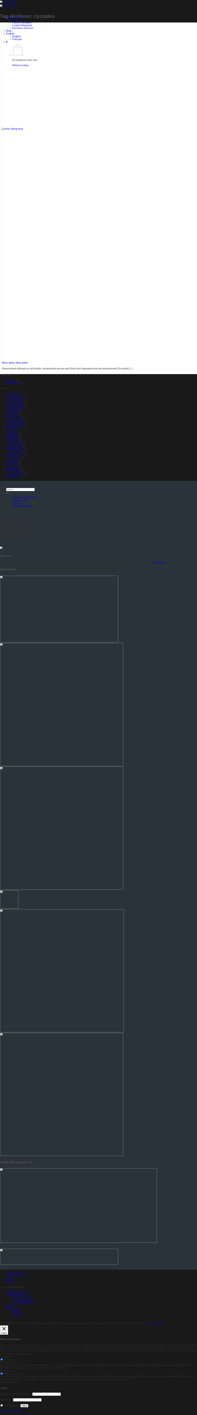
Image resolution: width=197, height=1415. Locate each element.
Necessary (9, 1359)
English (10, 33)
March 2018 (12, 477)
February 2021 (14, 418)
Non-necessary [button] (8, 1370)
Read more (159, 562)
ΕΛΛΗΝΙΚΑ (12, 383)
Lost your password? (11, 1411)
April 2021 (11, 413)
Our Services (13, 19)
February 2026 (14, 396)
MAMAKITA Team (22, 506)
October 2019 (13, 452)
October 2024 (13, 402)
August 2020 (13, 427)
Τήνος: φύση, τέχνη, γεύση (15, 363)
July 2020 (11, 430)
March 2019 (12, 468)
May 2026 (11, 394)
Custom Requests (22, 25)
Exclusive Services (22, 28)
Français (17, 39)
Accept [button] (134, 1323)
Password (6, 1399)
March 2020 (12, 441)
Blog (8, 31)
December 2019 (15, 449)
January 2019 (13, 474)
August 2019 (13, 457)
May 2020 (11, 435)
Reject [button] (143, 1323)
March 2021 (12, 416)
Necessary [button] (6, 1356)
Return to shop (20, 65)
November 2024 (15, 399)
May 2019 (11, 466)
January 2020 (13, 446)
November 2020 (15, 424)
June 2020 (12, 432)
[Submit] (7, 493)
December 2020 (15, 421)
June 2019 (12, 463)
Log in (24, 1406)
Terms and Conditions (24, 497)
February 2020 (14, 443)
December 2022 (15, 405)
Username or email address (16, 1394)
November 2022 (15, 407)
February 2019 (14, 471)
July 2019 (11, 460)
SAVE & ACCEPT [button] (10, 1382)
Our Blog (17, 503)
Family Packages (21, 22)
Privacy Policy (20, 500)
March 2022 (12, 410)
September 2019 (15, 454)
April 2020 (11, 438)
